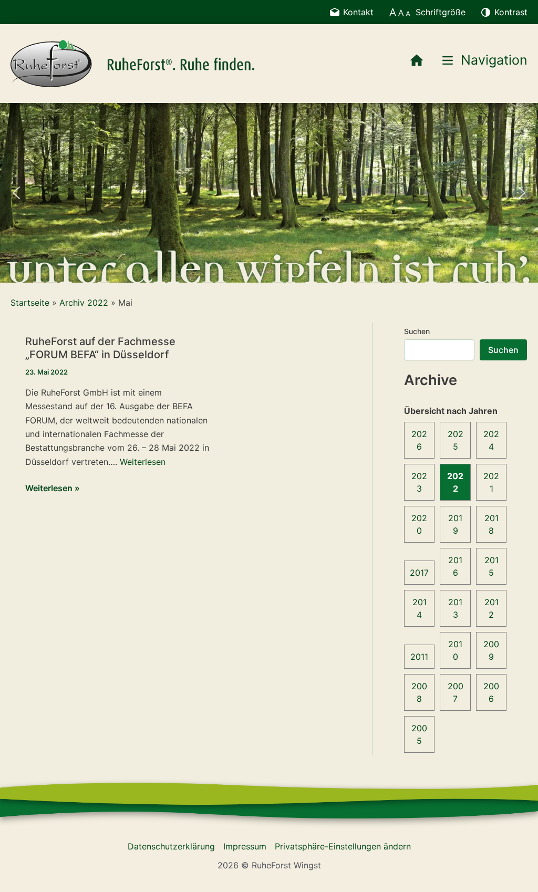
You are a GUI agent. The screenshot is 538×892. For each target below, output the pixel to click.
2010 (455, 650)
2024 (491, 440)
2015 (491, 566)
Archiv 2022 (83, 302)
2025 (455, 440)
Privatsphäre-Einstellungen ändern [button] (343, 846)
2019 (455, 524)
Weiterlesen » (52, 488)
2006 (491, 692)
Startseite (30, 302)
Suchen (417, 331)
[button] (16, 192)
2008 (419, 692)
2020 (419, 524)
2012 (491, 608)
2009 (491, 650)
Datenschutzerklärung (171, 846)
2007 (455, 692)
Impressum (244, 846)
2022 (455, 482)
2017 (419, 572)
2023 (419, 482)
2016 (455, 566)
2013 (455, 608)
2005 (419, 734)
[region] (269, 192)
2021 (491, 482)
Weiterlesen (142, 462)
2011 (419, 656)
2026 (419, 440)
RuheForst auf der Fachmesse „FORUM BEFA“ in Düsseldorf (100, 348)
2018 (491, 524)
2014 (419, 608)
